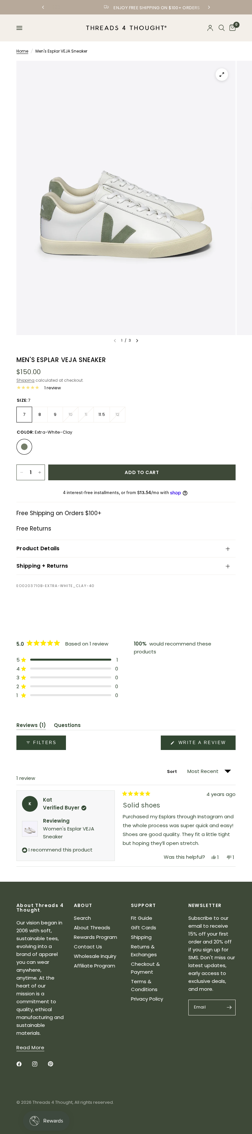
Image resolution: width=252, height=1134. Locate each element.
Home (22, 51)
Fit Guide (141, 918)
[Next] (137, 340)
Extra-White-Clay (24, 447)
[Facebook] (23, 1064)
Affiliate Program (94, 965)
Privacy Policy (147, 998)
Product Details (38, 548)
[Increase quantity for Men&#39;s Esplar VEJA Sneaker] (40, 472)
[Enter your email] (229, 1007)
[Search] (221, 27)
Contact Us (88, 946)
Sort (172, 771)
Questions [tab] (67, 726)
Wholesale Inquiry (95, 956)
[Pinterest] (55, 1064)
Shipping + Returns (42, 566)
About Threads (92, 927)
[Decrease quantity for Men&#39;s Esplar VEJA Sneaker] (22, 472)
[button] (67, 660)
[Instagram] (39, 1064)
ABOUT (83, 905)
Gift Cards (143, 927)
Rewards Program (95, 937)
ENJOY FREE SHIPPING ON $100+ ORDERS (131, 8)
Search (82, 918)
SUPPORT (143, 905)
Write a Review (203, 745)
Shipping (25, 380)
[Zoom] (222, 74)
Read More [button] (30, 1047)
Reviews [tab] (31, 726)
